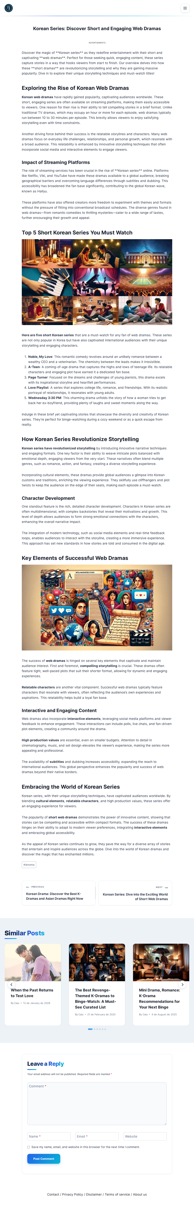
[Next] (182, 985)
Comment (37, 1086)
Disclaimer (94, 1194)
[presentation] (33, 962)
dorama (28, 864)
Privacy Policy (72, 1194)
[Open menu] (185, 8)
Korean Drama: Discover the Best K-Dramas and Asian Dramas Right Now (54, 892)
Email (82, 1136)
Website (131, 1136)
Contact (53, 1194)
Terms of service (117, 1194)
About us (140, 1194)
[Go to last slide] (12, 985)
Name (35, 1136)
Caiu (16, 1003)
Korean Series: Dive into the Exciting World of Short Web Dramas (135, 893)
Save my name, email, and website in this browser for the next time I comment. (85, 1147)
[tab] (90, 1029)
